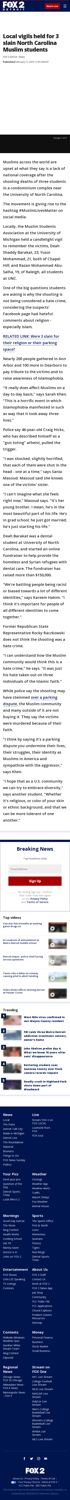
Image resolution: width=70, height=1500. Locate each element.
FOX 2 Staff (39, 1275)
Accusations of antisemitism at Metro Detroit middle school (21, 941)
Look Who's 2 (11, 1199)
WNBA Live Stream (39, 1433)
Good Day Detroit (14, 1221)
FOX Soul (37, 1135)
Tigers (36, 1247)
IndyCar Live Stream (39, 1403)
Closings (37, 1179)
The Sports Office (42, 1221)
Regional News (10, 1369)
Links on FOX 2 (12, 1256)
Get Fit (7, 1243)
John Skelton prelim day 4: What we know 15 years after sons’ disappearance (45, 1052)
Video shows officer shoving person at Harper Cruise (24, 991)
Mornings (11, 1215)
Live (35, 1114)
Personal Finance (42, 1337)
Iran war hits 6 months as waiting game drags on (22, 925)
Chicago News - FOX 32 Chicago (12, 1378)
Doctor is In (10, 1252)
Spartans (37, 1239)
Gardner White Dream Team (11, 1347)
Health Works (11, 1234)
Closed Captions (42, 1310)
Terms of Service (37, 902)
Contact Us (39, 1279)
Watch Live (52, 6)
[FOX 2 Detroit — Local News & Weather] (14, 5)
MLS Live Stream (42, 1439)
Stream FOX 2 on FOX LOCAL (42, 1121)
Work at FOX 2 (41, 1283)
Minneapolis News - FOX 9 (14, 1394)
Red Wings (38, 1252)
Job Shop (37, 1292)
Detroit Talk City (13, 1129)
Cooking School (12, 1239)
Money (37, 1332)
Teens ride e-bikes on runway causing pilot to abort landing (20, 975)
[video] (57, 927)
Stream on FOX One (41, 1369)
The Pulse (9, 1124)
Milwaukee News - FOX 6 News (14, 1386)
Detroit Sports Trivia (11, 1193)
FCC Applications (42, 1306)
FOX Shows (10, 1275)
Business (8, 1151)
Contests (8, 1288)
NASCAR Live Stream (40, 1395)
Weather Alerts (41, 1188)
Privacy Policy (39, 898)
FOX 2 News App (42, 1288)
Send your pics (12, 1179)
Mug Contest (11, 1230)
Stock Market (40, 1346)
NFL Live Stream (42, 1377)
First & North (40, 1225)
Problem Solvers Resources (42, 1316)
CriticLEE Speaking (14, 1279)
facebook (24, 1459)
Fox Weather (40, 1201)
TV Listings (9, 1283)
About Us (40, 1269)
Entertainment (15, 1269)
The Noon (9, 1225)
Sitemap (37, 1322)
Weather (39, 1174)
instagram (39, 1459)
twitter (32, 1459)
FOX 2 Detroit (10, 56)
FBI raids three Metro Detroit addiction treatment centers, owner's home (45, 1036)
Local (6, 1120)
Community (39, 1297)
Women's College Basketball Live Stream (42, 1424)
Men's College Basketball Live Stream (41, 1412)
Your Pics (10, 1174)
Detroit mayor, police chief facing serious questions (23, 958)
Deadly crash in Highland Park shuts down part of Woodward (45, 1085)
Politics (7, 1164)
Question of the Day (12, 1185)
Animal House (40, 1206)
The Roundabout (13, 1142)
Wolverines (38, 1234)
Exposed (8, 1357)
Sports (37, 1215)
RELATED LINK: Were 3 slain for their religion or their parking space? (31, 343)
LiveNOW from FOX (41, 1129)
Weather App (40, 1184)
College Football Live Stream (42, 1383)
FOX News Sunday (14, 1160)
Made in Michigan (13, 1133)
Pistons (36, 1243)
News (22, 56)
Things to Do (11, 1155)
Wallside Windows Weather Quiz (14, 1339)
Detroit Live (10, 1138)
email (46, 1459)
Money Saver (11, 1247)
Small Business (41, 1351)
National (8, 1146)
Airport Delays (40, 1197)
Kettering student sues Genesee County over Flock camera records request (43, 1069)
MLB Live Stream (42, 1389)
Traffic (36, 1192)
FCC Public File (41, 1301)
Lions (35, 1230)
